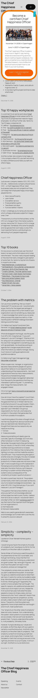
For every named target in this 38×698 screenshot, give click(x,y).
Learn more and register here (19, 73)
